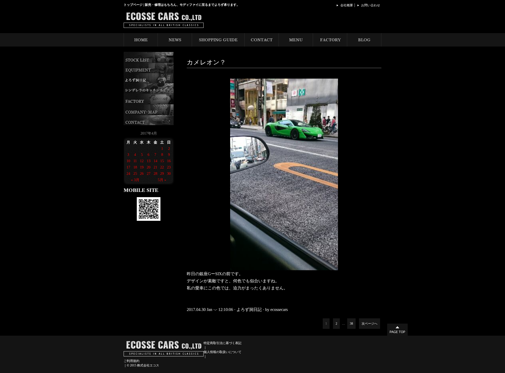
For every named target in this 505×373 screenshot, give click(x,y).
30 (169, 174)
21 (155, 167)
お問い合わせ (370, 5)
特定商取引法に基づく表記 (222, 343)
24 (128, 174)
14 (155, 161)
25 (135, 174)
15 (162, 161)
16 (169, 161)
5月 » (162, 180)
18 (135, 167)
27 (148, 174)
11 (135, 161)
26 (142, 174)
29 (162, 174)
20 (148, 167)
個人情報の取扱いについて (222, 352)
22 (162, 167)
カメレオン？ (206, 62)
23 (169, 167)
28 (155, 174)
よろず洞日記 (249, 309)
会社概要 (346, 5)
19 (142, 167)
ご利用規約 (131, 361)
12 (142, 161)
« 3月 (135, 180)
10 (128, 161)
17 (128, 167)
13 (148, 161)
